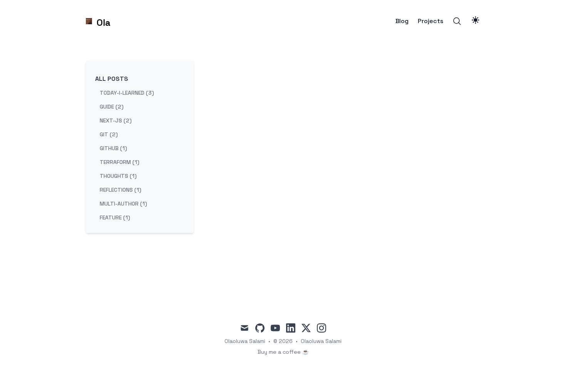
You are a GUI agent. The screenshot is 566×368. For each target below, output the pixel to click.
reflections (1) (120, 189)
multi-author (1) (123, 203)
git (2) (109, 134)
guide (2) (112, 106)
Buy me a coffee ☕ (283, 351)
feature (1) (115, 217)
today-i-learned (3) (127, 92)
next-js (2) (116, 120)
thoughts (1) (118, 175)
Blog (402, 21)
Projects (430, 21)
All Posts (111, 79)
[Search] (457, 21)
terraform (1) (119, 162)
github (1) (113, 148)
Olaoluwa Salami (321, 341)
